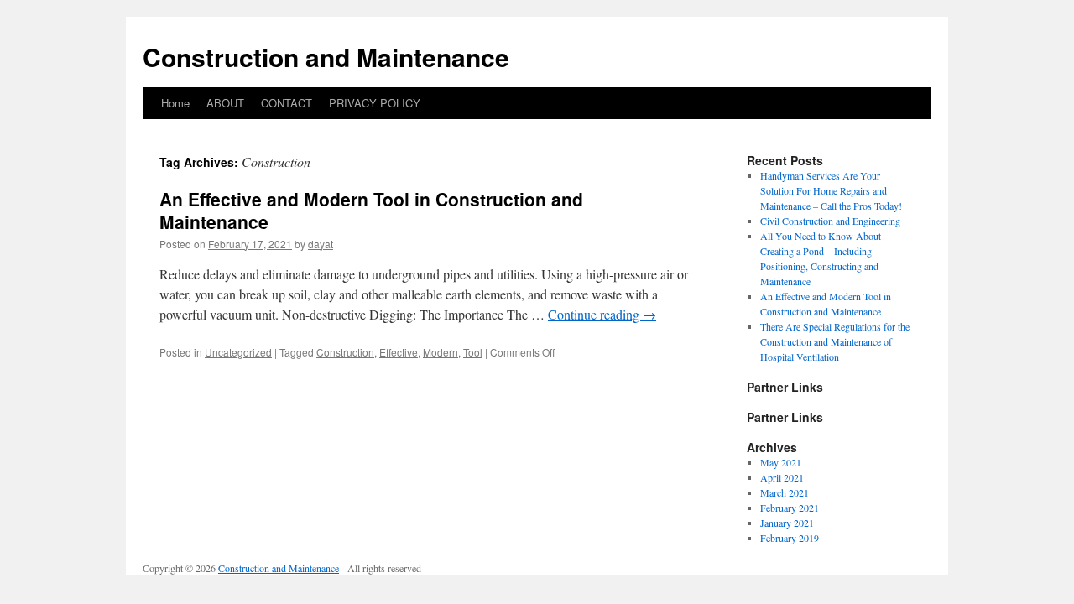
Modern (440, 352)
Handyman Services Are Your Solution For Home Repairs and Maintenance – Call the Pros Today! (831, 190)
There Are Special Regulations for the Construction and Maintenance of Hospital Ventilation (835, 341)
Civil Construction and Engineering (830, 220)
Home (175, 103)
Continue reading (602, 314)
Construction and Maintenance (326, 57)
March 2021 (784, 492)
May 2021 (780, 462)
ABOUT (225, 103)
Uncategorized (238, 352)
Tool (472, 352)
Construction (345, 352)
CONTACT (286, 103)
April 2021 (782, 477)
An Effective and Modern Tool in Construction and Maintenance (371, 210)
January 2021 (787, 522)
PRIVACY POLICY (374, 103)
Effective (398, 352)
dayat (320, 244)
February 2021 (789, 507)
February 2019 (789, 537)
